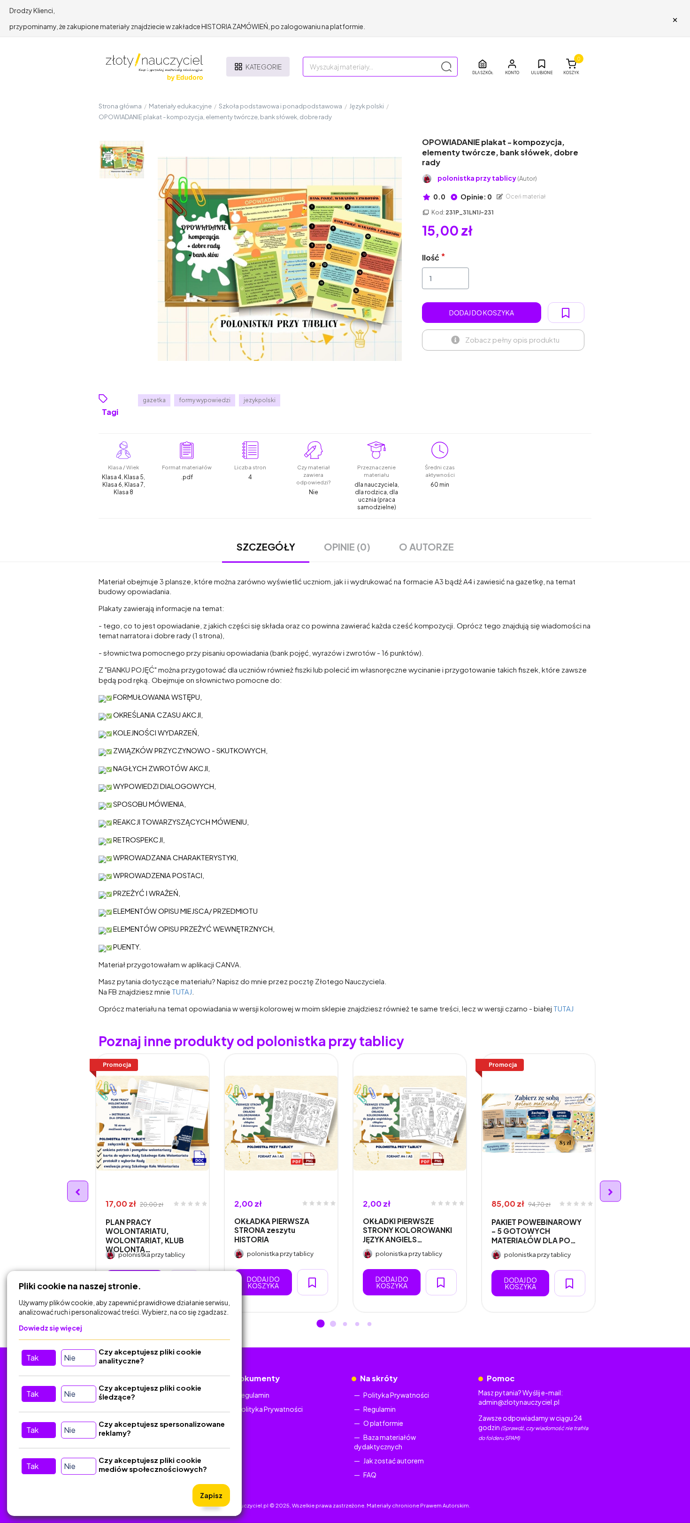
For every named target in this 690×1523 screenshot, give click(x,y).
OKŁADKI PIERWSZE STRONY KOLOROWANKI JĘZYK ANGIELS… (407, 1230)
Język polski (366, 106)
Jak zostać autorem (393, 1460)
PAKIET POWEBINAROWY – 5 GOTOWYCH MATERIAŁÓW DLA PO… (536, 1231)
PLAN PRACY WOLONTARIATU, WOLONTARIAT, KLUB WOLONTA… (145, 1235)
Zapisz (211, 1495)
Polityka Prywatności (270, 1409)
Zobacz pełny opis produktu (512, 339)
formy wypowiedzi (204, 400)
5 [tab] (369, 1324)
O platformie (383, 1423)
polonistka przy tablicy (487, 178)
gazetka (154, 400)
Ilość (430, 257)
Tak (32, 1357)
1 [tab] (320, 1324)
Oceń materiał (525, 196)
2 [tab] (332, 1324)
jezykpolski (260, 400)
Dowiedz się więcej (50, 1328)
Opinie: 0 (476, 196)
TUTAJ (182, 991)
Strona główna (120, 106)
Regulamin (253, 1395)
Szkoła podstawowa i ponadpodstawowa (280, 106)
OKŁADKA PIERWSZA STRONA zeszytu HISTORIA (271, 1230)
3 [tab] (345, 1324)
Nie (70, 1357)
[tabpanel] (152, 1183)
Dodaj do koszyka (481, 312)
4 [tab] (357, 1324)
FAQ (369, 1474)
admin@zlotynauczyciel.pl (519, 1402)
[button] (512, 67)
